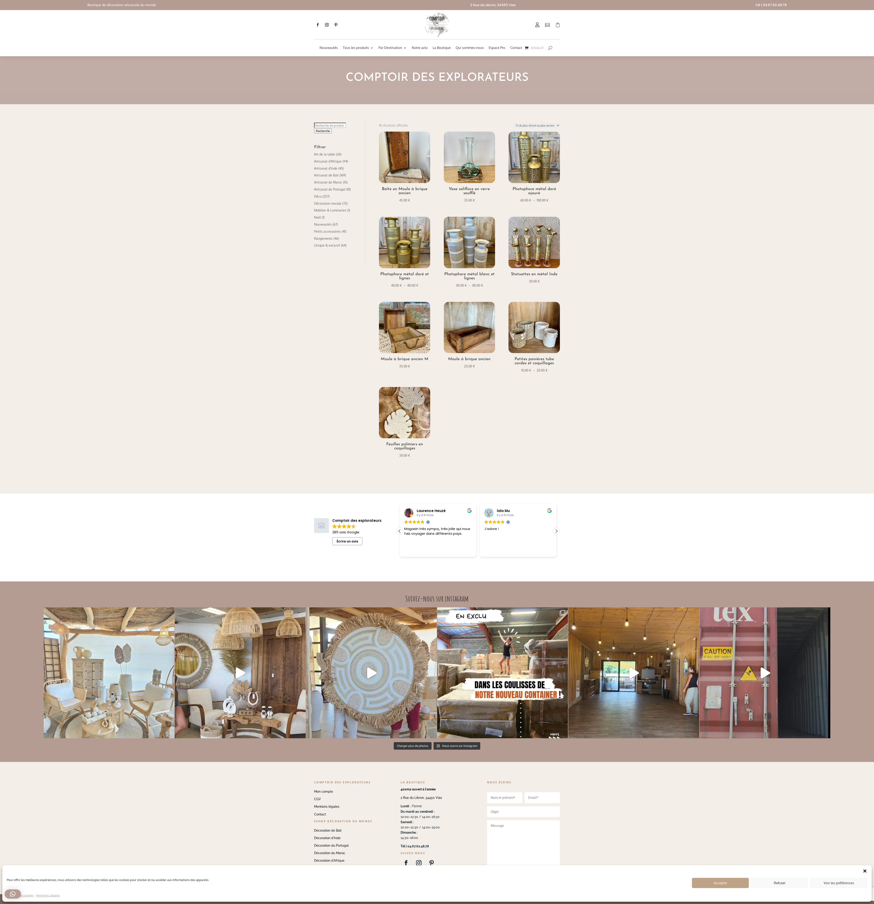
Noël (317, 217)
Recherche (323, 131)
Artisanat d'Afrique (328, 161)
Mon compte (323, 791)
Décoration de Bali (327, 830)
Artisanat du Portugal (329, 189)
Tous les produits (356, 48)
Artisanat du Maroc (328, 182)
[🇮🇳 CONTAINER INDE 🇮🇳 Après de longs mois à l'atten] (502, 672)
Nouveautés (329, 48)
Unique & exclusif (327, 245)
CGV (317, 799)
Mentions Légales (48, 895)
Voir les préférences (839, 883)
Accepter (720, 883)
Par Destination (390, 48)
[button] (556, 531)
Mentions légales (326, 806)
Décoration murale (327, 203)
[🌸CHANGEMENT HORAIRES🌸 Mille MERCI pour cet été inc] (109, 672)
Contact (516, 48)
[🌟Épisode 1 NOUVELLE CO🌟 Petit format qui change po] (240, 672)
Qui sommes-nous (470, 48)
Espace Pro (497, 48)
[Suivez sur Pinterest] (336, 24)
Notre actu (420, 48)
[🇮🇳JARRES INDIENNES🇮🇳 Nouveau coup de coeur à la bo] (765, 672)
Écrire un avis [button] (347, 541)
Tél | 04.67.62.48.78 (771, 5)
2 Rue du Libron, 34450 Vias (421, 798)
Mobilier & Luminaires (330, 210)
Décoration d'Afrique (329, 860)
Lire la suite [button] (493, 550)
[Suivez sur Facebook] (317, 24)
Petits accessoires (327, 231)
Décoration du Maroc (329, 853)
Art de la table (324, 154)
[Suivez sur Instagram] (326, 24)
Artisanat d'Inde (325, 168)
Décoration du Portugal (331, 845)
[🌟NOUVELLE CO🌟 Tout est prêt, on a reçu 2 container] (371, 672)
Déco (318, 196)
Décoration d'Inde (327, 838)
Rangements (323, 238)
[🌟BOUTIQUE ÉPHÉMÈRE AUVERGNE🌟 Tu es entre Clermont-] (633, 672)
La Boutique (442, 48)
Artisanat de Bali (326, 175)
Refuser (779, 883)
